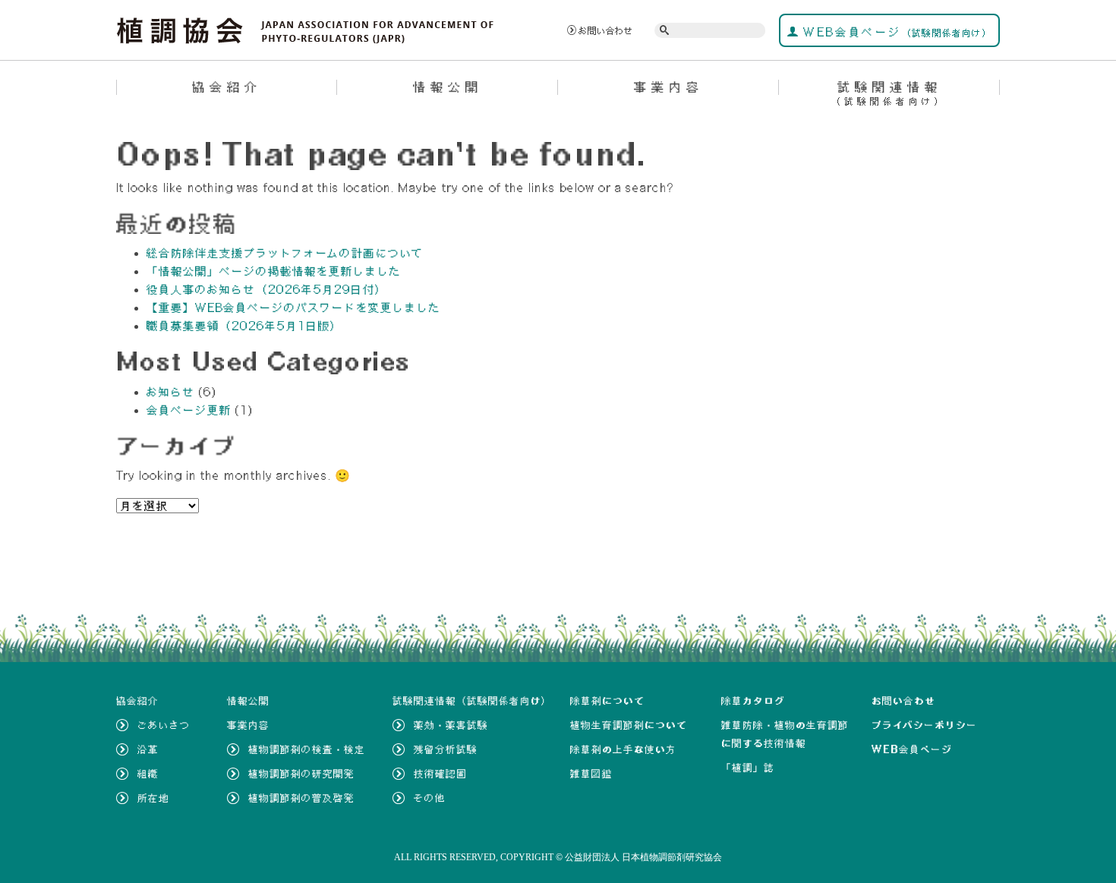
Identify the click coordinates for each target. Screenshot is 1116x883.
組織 (148, 773)
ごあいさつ (164, 725)
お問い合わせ (605, 30)
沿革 (148, 749)
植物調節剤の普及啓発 (301, 798)
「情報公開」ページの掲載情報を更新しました (274, 271)
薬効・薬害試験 (451, 725)
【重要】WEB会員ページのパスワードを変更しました (294, 307)
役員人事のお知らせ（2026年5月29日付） (267, 289)
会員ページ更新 (189, 410)
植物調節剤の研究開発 (301, 773)
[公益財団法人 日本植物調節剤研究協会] (305, 28)
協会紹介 (227, 86)
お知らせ (171, 392)
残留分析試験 (446, 749)
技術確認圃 (440, 773)
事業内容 (669, 86)
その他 (430, 798)
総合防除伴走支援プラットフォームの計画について (285, 253)
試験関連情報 (889, 93)
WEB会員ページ (895, 32)
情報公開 (448, 86)
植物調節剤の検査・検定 (306, 749)
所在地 (153, 798)
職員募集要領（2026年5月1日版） (244, 326)
